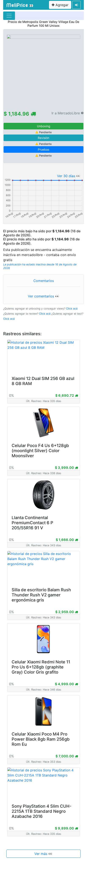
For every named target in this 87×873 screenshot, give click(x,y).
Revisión (43, 138)
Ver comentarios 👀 (43, 296)
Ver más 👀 (43, 854)
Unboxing (43, 126)
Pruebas (43, 149)
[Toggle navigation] (9, 15)
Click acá (71, 308)
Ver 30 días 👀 (68, 176)
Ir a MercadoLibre (66, 113)
